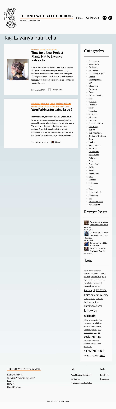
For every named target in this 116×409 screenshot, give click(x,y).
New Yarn (93, 148)
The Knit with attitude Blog (46, 16)
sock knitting (87, 340)
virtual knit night (94, 350)
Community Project (97, 73)
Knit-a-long (93, 126)
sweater (98, 344)
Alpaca (86, 270)
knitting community (96, 295)
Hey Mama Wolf (97, 283)
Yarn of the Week (96, 201)
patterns (98, 326)
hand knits (88, 283)
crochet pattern (95, 79)
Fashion (52, 104)
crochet (92, 76)
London (92, 142)
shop (95, 333)
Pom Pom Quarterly (90, 330)
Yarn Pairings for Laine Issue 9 (51, 109)
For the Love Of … (96, 95)
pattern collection (89, 326)
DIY (90, 83)
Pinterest (92, 158)
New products (60, 106)
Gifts (91, 98)
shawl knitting (88, 333)
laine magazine (93, 320)
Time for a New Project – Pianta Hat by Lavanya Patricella (48, 56)
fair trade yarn (91, 280)
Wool (96, 356)
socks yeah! (95, 340)
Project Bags (94, 164)
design (104, 277)
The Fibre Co (88, 347)
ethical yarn (45, 104)
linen (100, 320)
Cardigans (93, 67)
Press (91, 161)
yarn (67, 106)
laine (86, 320)
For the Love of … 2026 (98, 243)
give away (93, 101)
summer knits (89, 343)
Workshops (93, 195)
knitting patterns (93, 305)
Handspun (93, 105)
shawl (99, 330)
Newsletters (94, 151)
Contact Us (75, 379)
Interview (93, 117)
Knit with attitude (96, 123)
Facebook (93, 89)
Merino (86, 323)
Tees (90, 186)
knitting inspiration (89, 299)
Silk (99, 333)
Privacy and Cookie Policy (81, 383)
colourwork (87, 273)
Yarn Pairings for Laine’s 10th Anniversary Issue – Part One (96, 235)
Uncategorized (95, 192)
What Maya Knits (89, 355)
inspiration (35, 49)
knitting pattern (51, 49)
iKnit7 (91, 108)
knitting (42, 49)
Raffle (91, 167)
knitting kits (99, 299)
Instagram (93, 114)
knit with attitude (90, 313)
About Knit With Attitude (81, 375)
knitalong (97, 286)
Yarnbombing (94, 205)
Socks (91, 176)
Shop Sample (94, 173)
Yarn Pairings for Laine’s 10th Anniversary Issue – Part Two (96, 224)
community (93, 70)
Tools (91, 189)
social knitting (92, 336)
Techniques (93, 183)
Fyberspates (100, 280)
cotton (103, 273)
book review (35, 104)
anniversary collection (95, 270)
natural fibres (96, 323)
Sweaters (92, 180)
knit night (92, 120)
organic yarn (94, 154)
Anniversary (94, 61)
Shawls (91, 170)
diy (85, 280)
